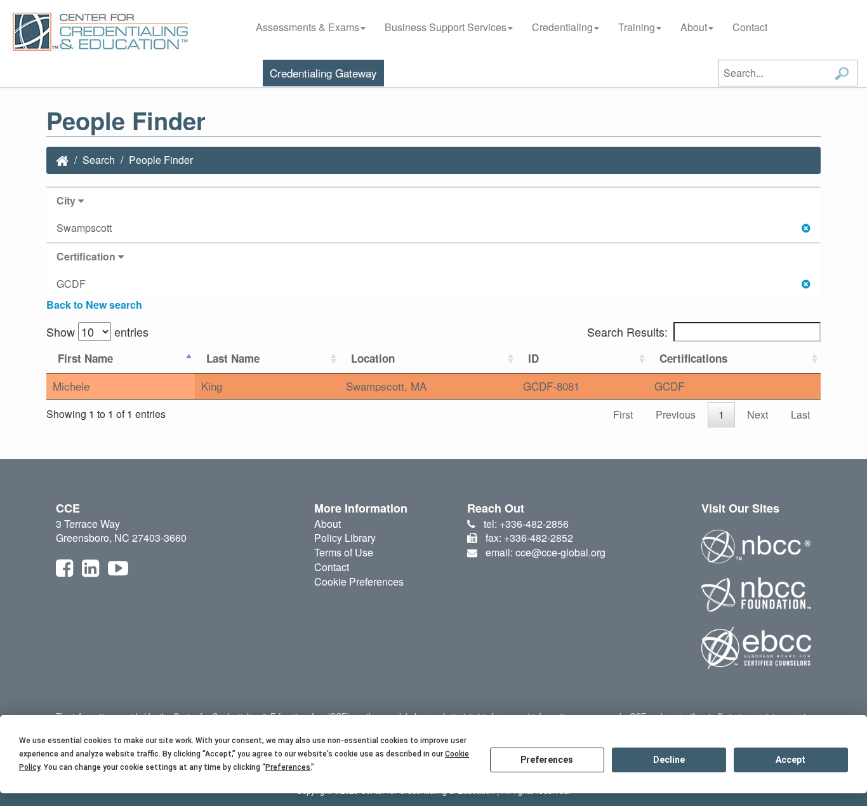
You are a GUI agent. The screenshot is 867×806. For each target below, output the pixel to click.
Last (800, 414)
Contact (749, 27)
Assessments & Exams (307, 27)
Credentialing (562, 27)
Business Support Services (445, 27)
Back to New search (94, 304)
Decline (669, 760)
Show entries (97, 331)
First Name (85, 358)
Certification (87, 256)
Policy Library (345, 537)
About (693, 27)
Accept (790, 760)
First (623, 414)
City (67, 200)
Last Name (233, 358)
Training (636, 27)
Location (373, 358)
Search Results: (627, 331)
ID (533, 358)
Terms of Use (343, 552)
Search (99, 159)
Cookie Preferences (359, 581)
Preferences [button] (287, 767)
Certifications (693, 358)
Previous (676, 414)
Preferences (546, 760)
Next (757, 414)
